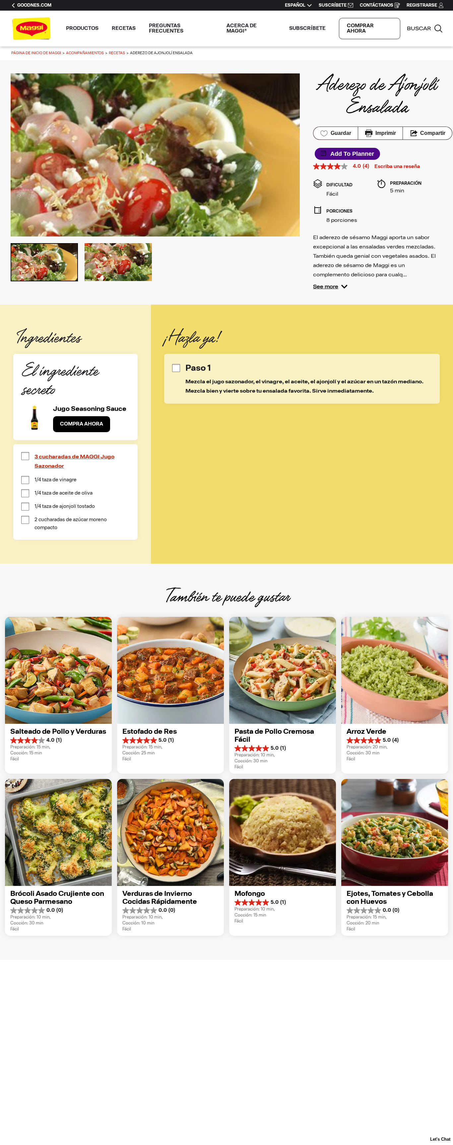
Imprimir (385, 133)
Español (295, 5)
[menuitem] (82, 28)
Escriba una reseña (397, 166)
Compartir (432, 133)
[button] (330, 286)
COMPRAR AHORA (360, 28)
